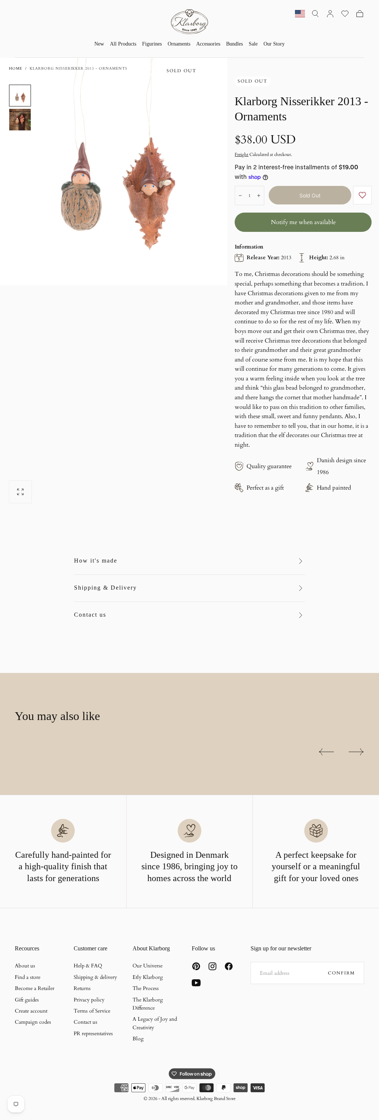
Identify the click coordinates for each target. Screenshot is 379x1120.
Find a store (27, 977)
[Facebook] (229, 966)
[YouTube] (196, 982)
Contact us (90, 614)
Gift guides (27, 999)
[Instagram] (212, 966)
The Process (146, 988)
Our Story (274, 44)
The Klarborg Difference (148, 1003)
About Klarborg (151, 948)
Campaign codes (33, 1022)
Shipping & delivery (95, 977)
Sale (253, 44)
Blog (138, 1038)
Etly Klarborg (148, 977)
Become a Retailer (34, 988)
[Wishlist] (345, 13)
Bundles (234, 44)
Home (15, 68)
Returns (82, 988)
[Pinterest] (196, 966)
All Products (123, 44)
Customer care (90, 948)
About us (25, 965)
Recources (27, 948)
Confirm (341, 973)
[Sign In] (330, 13)
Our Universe (147, 965)
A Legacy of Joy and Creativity (155, 1023)
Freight (241, 154)
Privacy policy (89, 999)
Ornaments (179, 44)
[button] (315, 13)
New (99, 44)
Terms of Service (92, 1010)
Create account (31, 1010)
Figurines (152, 44)
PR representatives (93, 1033)
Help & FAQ (88, 965)
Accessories (208, 44)
